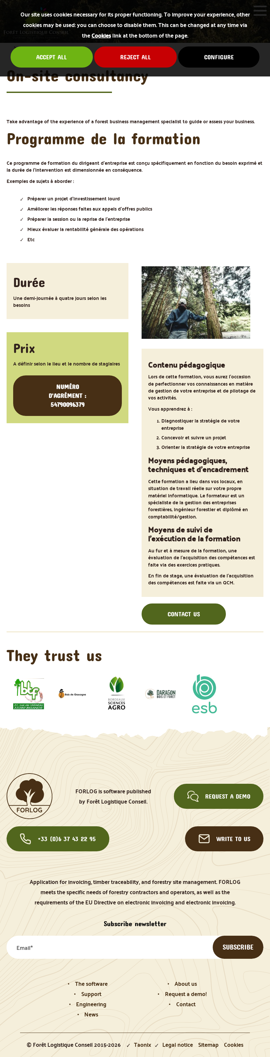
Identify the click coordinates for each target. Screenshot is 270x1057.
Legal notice (177, 1045)
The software (91, 984)
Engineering (91, 1004)
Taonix (142, 1045)
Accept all (51, 57)
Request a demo (227, 796)
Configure (219, 57)
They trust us (54, 655)
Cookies (101, 35)
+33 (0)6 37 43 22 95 (67, 838)
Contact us (184, 614)
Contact (186, 1004)
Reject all (135, 57)
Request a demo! (186, 994)
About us (186, 984)
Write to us (233, 838)
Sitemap (208, 1045)
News (91, 1014)
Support (91, 994)
